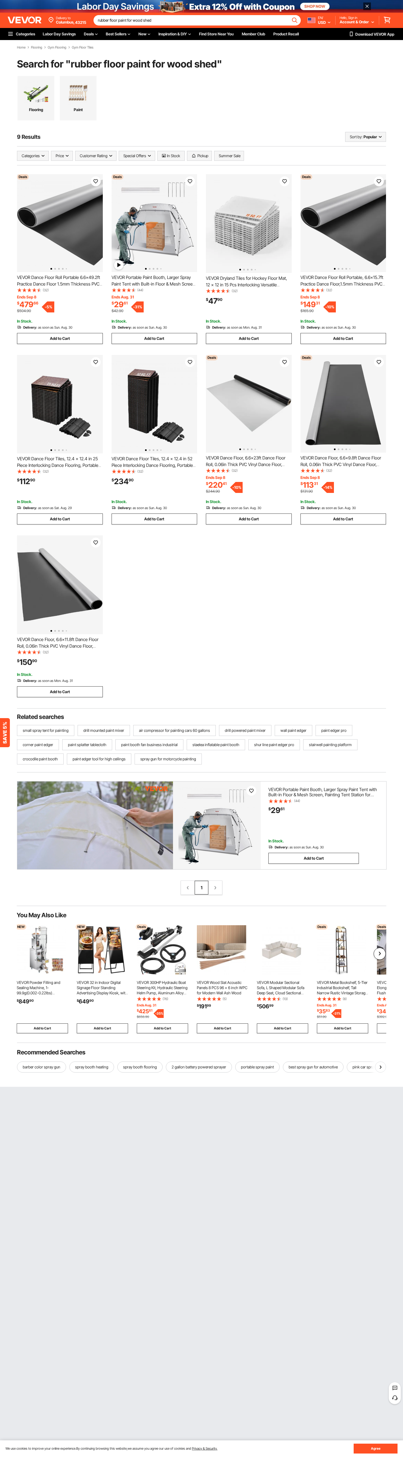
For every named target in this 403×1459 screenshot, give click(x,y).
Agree (376, 1448)
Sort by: (356, 136)
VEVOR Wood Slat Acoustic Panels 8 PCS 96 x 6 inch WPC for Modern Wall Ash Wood (222, 987)
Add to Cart (60, 338)
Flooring (36, 47)
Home (21, 47)
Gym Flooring (57, 47)
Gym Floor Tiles (82, 47)
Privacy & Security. (204, 1448)
